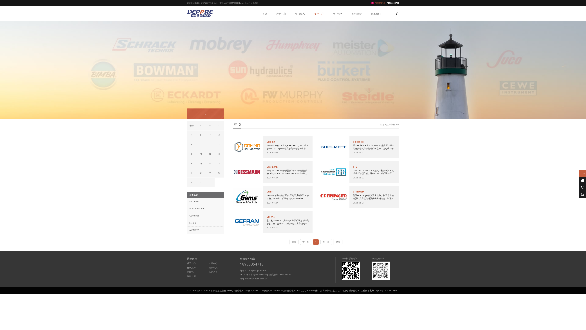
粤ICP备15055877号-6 (387, 290)
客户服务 (338, 13)
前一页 (305, 241)
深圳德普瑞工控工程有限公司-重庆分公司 (340, 290)
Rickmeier (194, 201)
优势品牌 (191, 267)
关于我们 (191, 263)
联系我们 (376, 13)
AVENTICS (194, 230)
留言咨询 (213, 271)
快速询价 (357, 13)
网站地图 (191, 276)
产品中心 (281, 13)
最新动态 (213, 267)
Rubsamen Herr (197, 208)
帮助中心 (191, 271)
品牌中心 (319, 13)
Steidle (192, 222)
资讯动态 (300, 13)
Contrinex (194, 215)
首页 (264, 13)
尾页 (338, 241)
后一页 (326, 241)
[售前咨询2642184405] (257, 274)
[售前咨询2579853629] (280, 274)
